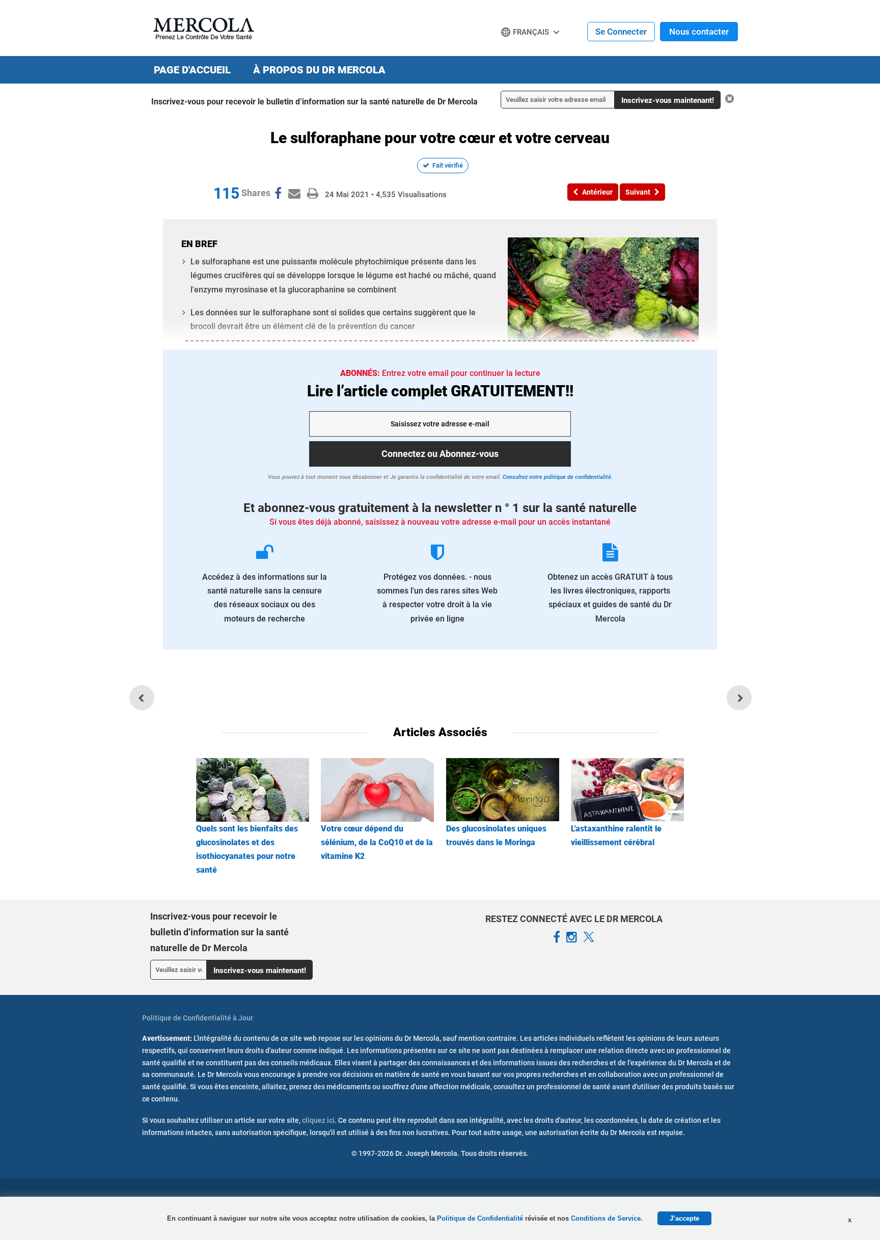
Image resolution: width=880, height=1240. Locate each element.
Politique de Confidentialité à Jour (197, 1018)
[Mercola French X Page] (588, 937)
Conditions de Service (606, 1218)
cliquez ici (318, 1120)
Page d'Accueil (192, 70)
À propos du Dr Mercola (319, 70)
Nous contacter (699, 31)
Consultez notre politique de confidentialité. (557, 477)
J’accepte (684, 1218)
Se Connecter (621, 31)
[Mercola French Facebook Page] (556, 937)
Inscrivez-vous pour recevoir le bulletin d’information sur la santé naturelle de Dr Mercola (314, 101)
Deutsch (519, 51)
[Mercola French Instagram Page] (571, 937)
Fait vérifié (447, 165)
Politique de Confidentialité (481, 1218)
